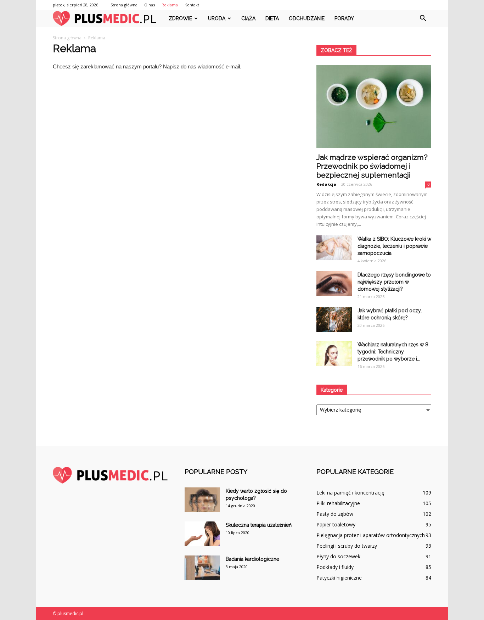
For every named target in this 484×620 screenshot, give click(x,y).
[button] (422, 18)
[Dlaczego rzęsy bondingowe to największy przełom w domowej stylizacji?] (334, 283)
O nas (149, 4)
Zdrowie (180, 18)
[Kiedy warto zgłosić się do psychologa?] (202, 499)
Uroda (216, 18)
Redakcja (326, 184)
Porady (344, 18)
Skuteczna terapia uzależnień (259, 525)
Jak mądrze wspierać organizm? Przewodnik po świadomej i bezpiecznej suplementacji (372, 166)
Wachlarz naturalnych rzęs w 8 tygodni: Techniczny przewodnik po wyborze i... (393, 352)
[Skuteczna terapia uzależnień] (202, 533)
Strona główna (124, 4)
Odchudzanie (307, 18)
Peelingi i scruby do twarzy (346, 545)
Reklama (170, 4)
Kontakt (192, 4)
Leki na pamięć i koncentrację (350, 492)
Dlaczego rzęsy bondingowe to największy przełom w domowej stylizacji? (394, 282)
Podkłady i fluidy (335, 567)
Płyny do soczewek (338, 556)
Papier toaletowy (335, 524)
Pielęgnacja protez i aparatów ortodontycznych (370, 535)
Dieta (272, 18)
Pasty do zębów (334, 513)
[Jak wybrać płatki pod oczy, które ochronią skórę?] (334, 319)
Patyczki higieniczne (339, 577)
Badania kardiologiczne (252, 559)
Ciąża (248, 18)
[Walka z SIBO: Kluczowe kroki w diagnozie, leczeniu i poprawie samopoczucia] (334, 247)
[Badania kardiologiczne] (202, 567)
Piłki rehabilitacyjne (338, 503)
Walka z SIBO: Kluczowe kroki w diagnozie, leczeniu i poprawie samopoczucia (394, 246)
